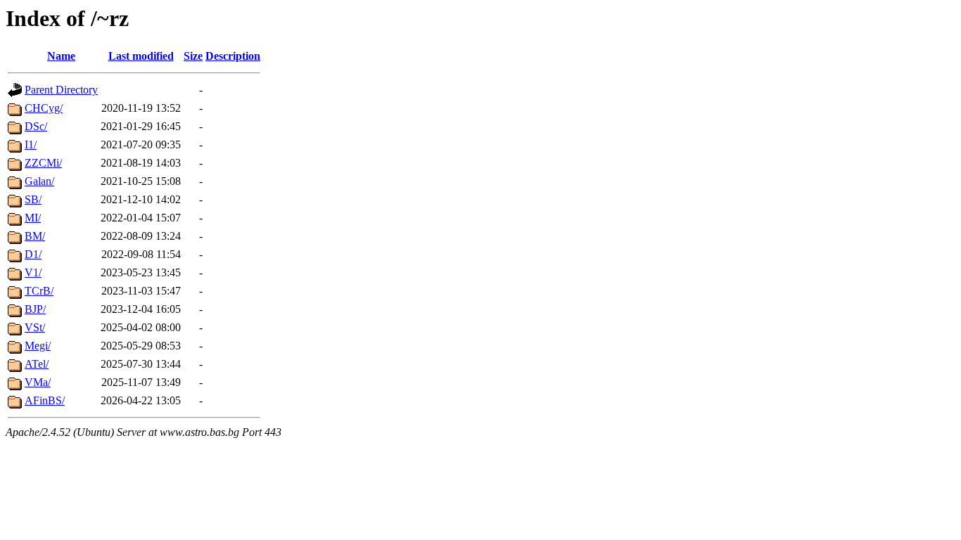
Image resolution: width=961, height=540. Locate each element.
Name (61, 56)
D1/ (33, 254)
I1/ (31, 144)
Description (232, 56)
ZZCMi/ (43, 163)
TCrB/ (39, 291)
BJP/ (35, 309)
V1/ (33, 272)
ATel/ (37, 364)
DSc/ (36, 126)
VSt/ (35, 327)
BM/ (35, 236)
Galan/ (39, 181)
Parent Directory (61, 90)
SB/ (33, 199)
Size (193, 56)
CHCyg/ (44, 108)
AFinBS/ (45, 400)
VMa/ (38, 382)
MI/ (33, 218)
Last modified (141, 56)
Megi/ (38, 346)
